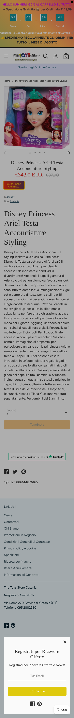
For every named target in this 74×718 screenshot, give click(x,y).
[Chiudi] (65, 642)
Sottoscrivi (37, 691)
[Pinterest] (39, 703)
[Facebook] (32, 703)
